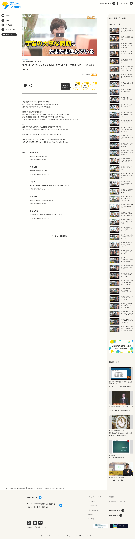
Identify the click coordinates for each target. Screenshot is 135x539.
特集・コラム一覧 (93, 510)
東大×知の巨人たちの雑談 (31, 61)
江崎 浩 (32, 182)
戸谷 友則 (33, 167)
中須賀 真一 (34, 152)
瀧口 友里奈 (34, 211)
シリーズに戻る (61, 236)
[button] (76, 86)
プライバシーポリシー (41, 527)
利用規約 (29, 527)
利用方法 (111, 497)
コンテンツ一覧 (92, 506)
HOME (5, 488)
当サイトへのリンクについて (117, 501)
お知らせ (90, 514)
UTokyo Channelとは (94, 497)
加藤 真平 (33, 196)
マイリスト (91, 519)
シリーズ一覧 (92, 501)
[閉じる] (69, 83)
